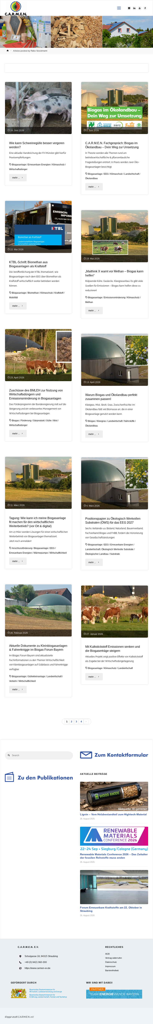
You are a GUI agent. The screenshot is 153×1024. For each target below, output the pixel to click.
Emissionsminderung (114, 297)
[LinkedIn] (134, 8)
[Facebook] (145, 8)
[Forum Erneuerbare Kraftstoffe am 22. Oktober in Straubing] (114, 887)
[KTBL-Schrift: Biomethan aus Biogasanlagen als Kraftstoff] (38, 227)
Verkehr (13, 681)
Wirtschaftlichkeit (58, 553)
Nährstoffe (129, 421)
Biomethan (33, 293)
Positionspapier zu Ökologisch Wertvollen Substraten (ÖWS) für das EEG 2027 (112, 520)
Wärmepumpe (41, 553)
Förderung (26, 420)
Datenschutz (111, 962)
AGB (107, 954)
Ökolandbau (91, 178)
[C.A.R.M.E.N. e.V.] (16, 8)
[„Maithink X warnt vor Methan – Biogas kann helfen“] (114, 236)
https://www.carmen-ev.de (37, 968)
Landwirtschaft (131, 174)
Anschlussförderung (22, 548)
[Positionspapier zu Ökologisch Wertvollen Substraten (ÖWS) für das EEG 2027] (114, 483)
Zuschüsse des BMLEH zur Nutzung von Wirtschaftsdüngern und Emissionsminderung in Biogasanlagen (36, 394)
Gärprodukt (38, 420)
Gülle (48, 420)
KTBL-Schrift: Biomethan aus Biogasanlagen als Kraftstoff (28, 264)
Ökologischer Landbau (96, 554)
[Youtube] (140, 8)
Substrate (115, 554)
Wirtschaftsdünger (18, 169)
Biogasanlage (19, 164)
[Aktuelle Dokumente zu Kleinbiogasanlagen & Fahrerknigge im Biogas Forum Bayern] (38, 610)
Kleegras (101, 421)
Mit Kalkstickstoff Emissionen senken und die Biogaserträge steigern (112, 648)
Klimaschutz (58, 164)
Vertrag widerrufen (113, 958)
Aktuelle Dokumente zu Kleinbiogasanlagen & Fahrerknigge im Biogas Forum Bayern (38, 647)
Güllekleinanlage (36, 676)
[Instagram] (129, 8)
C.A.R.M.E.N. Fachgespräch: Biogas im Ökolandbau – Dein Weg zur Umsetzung (112, 145)
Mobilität (13, 297)
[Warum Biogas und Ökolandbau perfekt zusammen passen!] (114, 360)
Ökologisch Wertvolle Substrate (117, 549)
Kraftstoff (58, 293)
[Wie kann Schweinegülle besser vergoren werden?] (38, 108)
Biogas (15, 420)
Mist (55, 420)
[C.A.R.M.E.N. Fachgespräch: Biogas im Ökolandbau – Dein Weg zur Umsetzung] (114, 108)
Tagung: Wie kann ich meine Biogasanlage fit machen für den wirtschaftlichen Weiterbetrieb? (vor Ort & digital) (37, 522)
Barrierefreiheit (111, 970)
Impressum (110, 966)
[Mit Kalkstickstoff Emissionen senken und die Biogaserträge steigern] (114, 612)
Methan (89, 302)
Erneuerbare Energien (39, 164)
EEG (106, 174)
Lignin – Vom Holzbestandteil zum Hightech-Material (113, 814)
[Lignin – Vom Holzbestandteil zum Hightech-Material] (114, 796)
